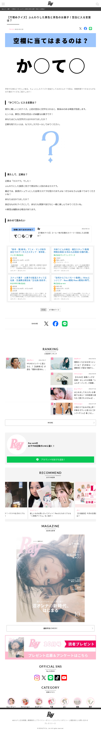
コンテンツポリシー (61, 720)
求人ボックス (21, 271)
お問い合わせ (83, 720)
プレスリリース (50, 723)
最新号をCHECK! (50, 628)
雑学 (9, 9)
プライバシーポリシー (44, 720)
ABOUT (15, 720)
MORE (50, 423)
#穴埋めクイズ (54, 310)
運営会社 (73, 720)
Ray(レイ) (4, 9)
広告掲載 (23, 720)
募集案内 (31, 720)
